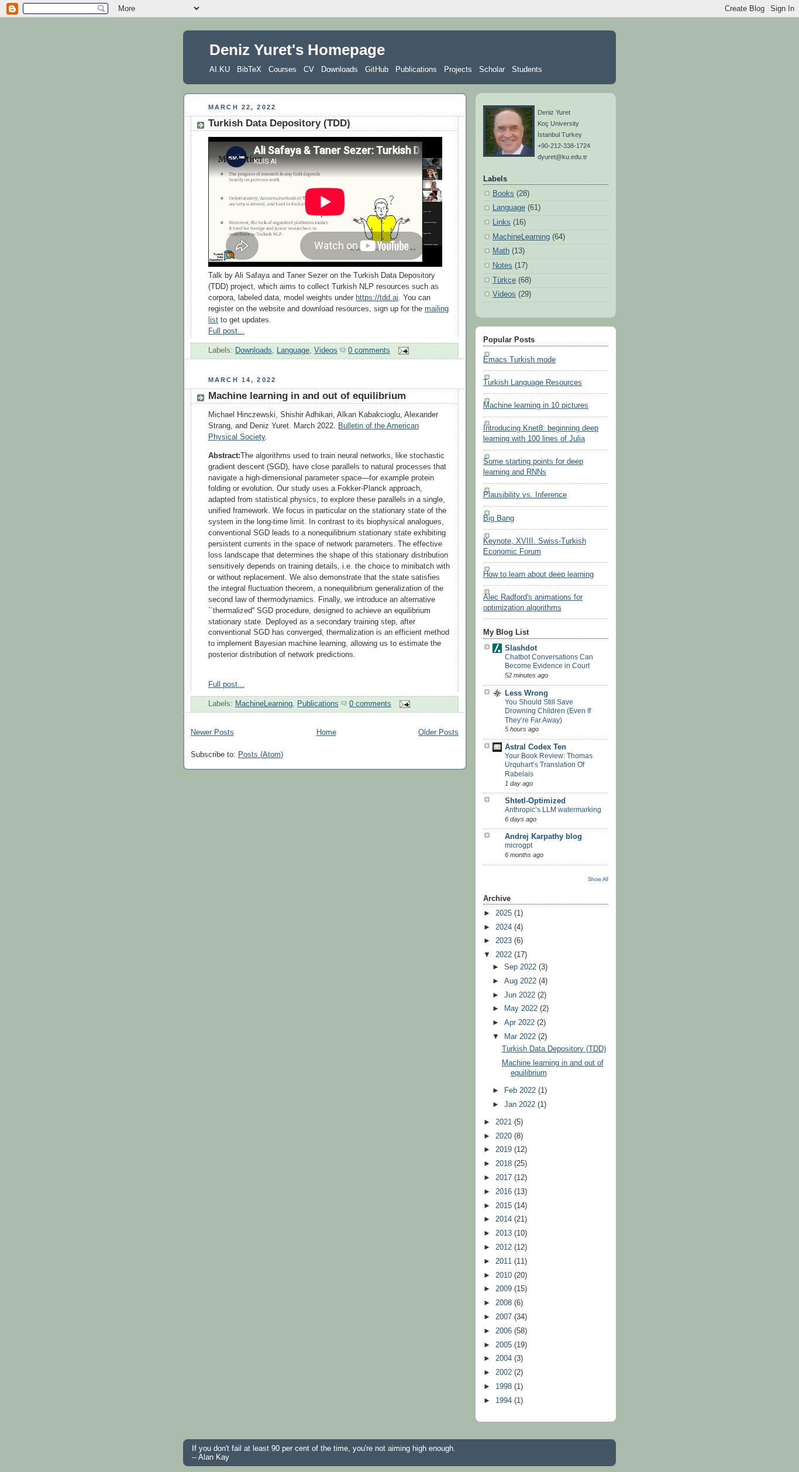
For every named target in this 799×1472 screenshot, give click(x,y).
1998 (504, 1386)
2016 (504, 1192)
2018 (504, 1164)
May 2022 (522, 1009)
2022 (504, 955)
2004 (504, 1358)
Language (293, 350)
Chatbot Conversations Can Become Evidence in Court (549, 661)
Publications (416, 69)
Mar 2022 (521, 1037)
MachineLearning (263, 704)
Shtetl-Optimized (535, 801)
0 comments (369, 350)
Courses (282, 69)
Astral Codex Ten (535, 747)
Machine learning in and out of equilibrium (307, 395)
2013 (504, 1233)
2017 (504, 1178)
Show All (598, 879)
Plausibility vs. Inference (525, 495)
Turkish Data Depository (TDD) (279, 123)
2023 (504, 941)
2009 (504, 1289)
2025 (504, 913)
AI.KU (219, 69)
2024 (504, 927)
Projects (458, 69)
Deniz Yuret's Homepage (297, 50)
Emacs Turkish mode (519, 360)
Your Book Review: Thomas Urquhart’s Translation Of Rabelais (549, 765)
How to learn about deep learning (538, 574)
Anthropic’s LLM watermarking (553, 810)
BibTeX (249, 69)
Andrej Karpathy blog (543, 837)
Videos (325, 350)
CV (309, 69)
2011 (504, 1261)
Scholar (492, 69)
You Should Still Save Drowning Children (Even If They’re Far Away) (548, 711)
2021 (504, 1122)
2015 (504, 1206)
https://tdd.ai (377, 298)
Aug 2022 (521, 981)
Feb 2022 (521, 1090)
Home (326, 732)
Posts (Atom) (260, 755)
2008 (504, 1303)
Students (527, 69)
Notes (502, 266)
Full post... (226, 331)
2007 (504, 1317)
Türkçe (504, 280)
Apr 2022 (520, 1023)
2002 (504, 1372)
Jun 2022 (521, 995)
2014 (504, 1219)
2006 (504, 1331)
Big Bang (498, 518)
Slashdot (521, 648)
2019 (504, 1150)
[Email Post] (401, 350)
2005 (504, 1345)
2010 (504, 1275)
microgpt (518, 845)
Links (502, 222)
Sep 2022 (521, 967)
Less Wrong (526, 693)
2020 (504, 1136)
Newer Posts (212, 732)
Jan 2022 (521, 1104)
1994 (504, 1401)
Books (503, 194)
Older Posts (438, 732)
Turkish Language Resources (532, 383)
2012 (504, 1247)
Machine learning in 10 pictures (535, 405)
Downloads (339, 69)
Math (501, 251)
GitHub (376, 69)
